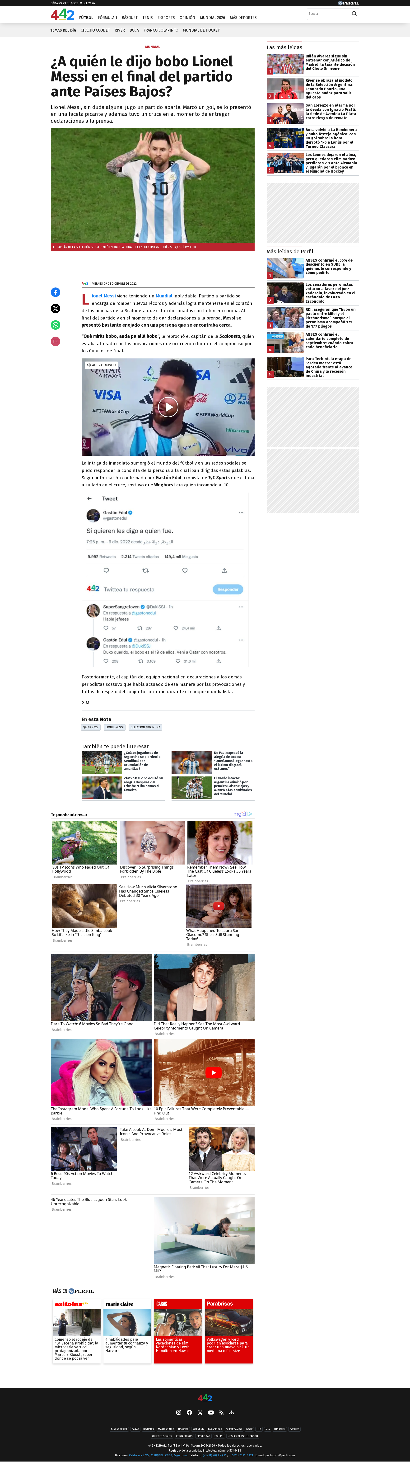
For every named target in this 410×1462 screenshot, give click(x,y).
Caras (135, 1429)
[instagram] (178, 1413)
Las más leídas (284, 47)
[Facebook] (189, 1413)
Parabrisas (215, 1429)
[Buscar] (354, 13)
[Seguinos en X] (200, 1413)
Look (249, 1429)
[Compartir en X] (55, 308)
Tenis (147, 17)
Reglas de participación (243, 1436)
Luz (259, 1429)
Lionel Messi (115, 727)
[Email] (55, 341)
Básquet (130, 17)
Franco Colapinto (161, 30)
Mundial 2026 (212, 17)
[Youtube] (211, 1412)
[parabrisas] (229, 1305)
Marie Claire (166, 1429)
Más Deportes (243, 17)
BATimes (294, 1429)
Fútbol (86, 17)
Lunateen (279, 1429)
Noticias (148, 1429)
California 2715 (139, 1455)
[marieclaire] (127, 1305)
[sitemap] (231, 1412)
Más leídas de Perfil (290, 251)
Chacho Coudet (95, 30)
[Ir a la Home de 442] (62, 18)
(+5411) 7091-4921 (214, 1455)
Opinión (187, 17)
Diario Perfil (119, 1429)
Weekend (198, 1429)
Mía (268, 1429)
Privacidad (203, 1436)
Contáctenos (184, 1436)
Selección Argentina (145, 727)
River (120, 30)
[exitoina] (77, 1305)
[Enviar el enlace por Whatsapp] (55, 325)
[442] (205, 1398)
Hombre (183, 1429)
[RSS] (221, 1412)
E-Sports (166, 17)
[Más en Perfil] (80, 1291)
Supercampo (234, 1429)
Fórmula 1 (107, 17)
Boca (134, 30)
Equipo (219, 1436)
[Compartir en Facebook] (55, 292)
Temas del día (63, 30)
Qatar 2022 (90, 727)
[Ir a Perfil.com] (348, 4)
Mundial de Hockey (201, 30)
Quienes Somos (162, 1436)
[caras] (178, 1305)
